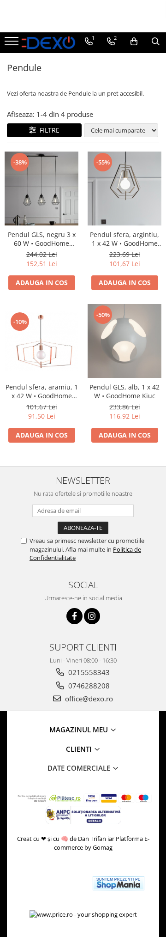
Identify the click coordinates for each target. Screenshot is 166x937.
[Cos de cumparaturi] (134, 41)
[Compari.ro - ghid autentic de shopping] (51, 883)
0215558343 (88, 672)
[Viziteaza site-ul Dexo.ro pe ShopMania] (118, 883)
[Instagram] (92, 616)
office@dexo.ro (88, 698)
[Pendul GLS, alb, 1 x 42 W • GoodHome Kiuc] (124, 341)
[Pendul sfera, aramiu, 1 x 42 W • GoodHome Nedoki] (41, 341)
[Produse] (13, 44)
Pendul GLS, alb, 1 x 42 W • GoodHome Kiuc (124, 391)
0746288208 (88, 685)
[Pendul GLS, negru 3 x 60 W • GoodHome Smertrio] (41, 188)
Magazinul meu (79, 729)
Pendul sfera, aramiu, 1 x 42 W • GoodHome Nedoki (42, 391)
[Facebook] (74, 616)
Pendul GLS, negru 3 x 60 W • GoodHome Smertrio (42, 239)
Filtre (47, 130)
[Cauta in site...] (155, 41)
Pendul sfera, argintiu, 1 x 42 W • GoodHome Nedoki (124, 239)
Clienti (80, 749)
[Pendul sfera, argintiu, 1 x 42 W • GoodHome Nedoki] (124, 188)
